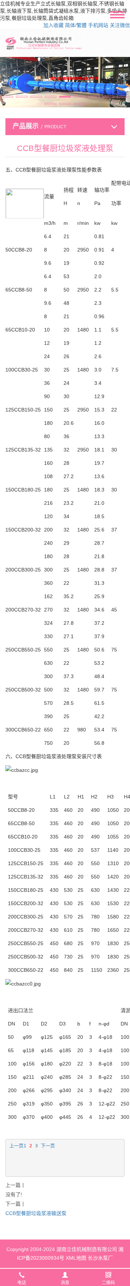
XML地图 (76, 1258)
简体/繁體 (76, 25)
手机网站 (98, 25)
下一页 (48, 1145)
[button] (7, 97)
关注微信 (120, 25)
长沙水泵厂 (100, 1258)
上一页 (16, 1145)
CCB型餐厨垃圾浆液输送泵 (35, 1213)
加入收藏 (53, 25)
